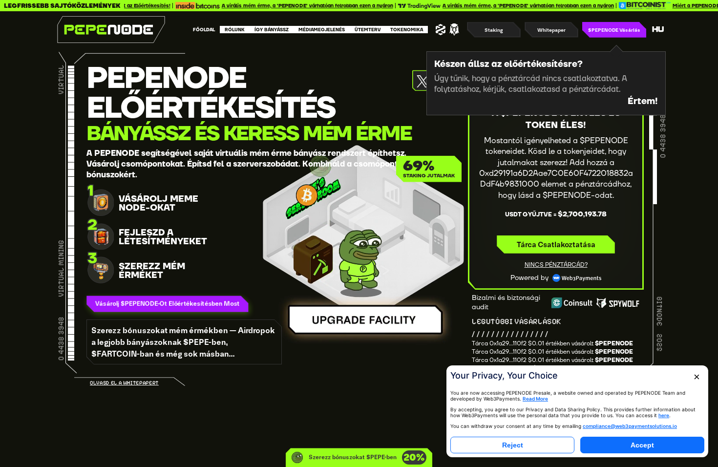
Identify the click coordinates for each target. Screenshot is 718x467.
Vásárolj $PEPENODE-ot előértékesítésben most (173, 303)
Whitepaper (551, 30)
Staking (494, 30)
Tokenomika (406, 30)
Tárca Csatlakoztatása (556, 244)
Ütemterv (367, 30)
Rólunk (235, 30)
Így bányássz (271, 30)
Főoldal (204, 30)
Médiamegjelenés (321, 30)
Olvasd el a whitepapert (124, 383)
